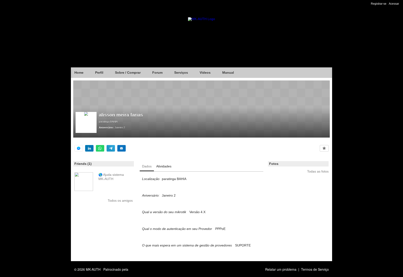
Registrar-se (378, 3)
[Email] (121, 148)
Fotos (273, 164)
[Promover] (324, 148)
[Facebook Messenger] (78, 148)
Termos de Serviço (315, 269)
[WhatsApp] (100, 148)
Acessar (394, 3)
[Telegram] (111, 148)
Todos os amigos (120, 200)
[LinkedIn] (89, 148)
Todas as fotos (318, 171)
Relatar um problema (280, 269)
